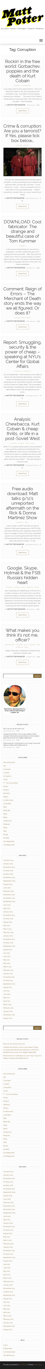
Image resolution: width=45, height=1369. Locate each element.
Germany (6, 793)
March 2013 (7, 929)
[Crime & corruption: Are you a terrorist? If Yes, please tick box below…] (22, 162)
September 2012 (9, 946)
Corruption (9, 587)
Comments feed (9, 1352)
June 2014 (7, 905)
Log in (5, 1345)
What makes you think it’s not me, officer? (22, 635)
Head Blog (38, 1365)
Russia (28, 318)
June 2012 (6, 956)
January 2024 (8, 864)
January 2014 (8, 912)
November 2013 (9, 915)
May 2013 (6, 925)
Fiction (5, 786)
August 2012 (7, 950)
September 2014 (9, 901)
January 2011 (8, 1011)
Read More (22, 111)
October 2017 (8, 871)
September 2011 (9, 984)
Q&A (5, 831)
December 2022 (9, 867)
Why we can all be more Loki (13, 729)
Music (5, 814)
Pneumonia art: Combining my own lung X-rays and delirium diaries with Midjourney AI (21, 744)
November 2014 (9, 898)
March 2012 (7, 967)
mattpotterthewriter (16, 105)
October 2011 (8, 980)
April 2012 (6, 963)
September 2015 (9, 881)
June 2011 (6, 994)
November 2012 (9, 939)
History (5, 797)
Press (27, 443)
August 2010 (7, 1018)
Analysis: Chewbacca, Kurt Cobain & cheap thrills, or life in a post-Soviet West (22, 429)
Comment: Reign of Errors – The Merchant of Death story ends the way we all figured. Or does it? (22, 300)
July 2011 (6, 991)
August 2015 (7, 884)
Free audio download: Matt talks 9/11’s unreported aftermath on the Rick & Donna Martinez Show (22, 503)
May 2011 (6, 998)
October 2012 (8, 943)
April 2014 (6, 908)
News (23, 318)
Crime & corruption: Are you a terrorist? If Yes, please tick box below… (22, 133)
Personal (6, 824)
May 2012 (6, 960)
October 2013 (8, 919)
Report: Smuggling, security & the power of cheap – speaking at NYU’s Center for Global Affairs (22, 354)
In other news (18, 371)
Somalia (25, 145)
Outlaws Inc (26, 371)
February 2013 (8, 932)
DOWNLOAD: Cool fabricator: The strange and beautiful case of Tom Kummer (22, 231)
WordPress (23, 1365)
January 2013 (8, 936)
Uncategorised (8, 841)
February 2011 (8, 1008)
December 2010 (9, 1015)
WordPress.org (8, 1355)
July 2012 (6, 953)
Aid (4, 766)
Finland (6, 790)
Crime (25, 644)
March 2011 (7, 1004)
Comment (19, 145)
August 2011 (7, 987)
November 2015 (9, 877)
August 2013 (7, 922)
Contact (6, 773)
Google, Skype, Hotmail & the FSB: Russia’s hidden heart (22, 575)
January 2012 (8, 974)
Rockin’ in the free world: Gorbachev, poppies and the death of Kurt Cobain (22, 71)
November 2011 (9, 977)
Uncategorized (26, 85)
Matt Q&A (6, 810)
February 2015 (8, 891)
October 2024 (8, 860)
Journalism (17, 85)
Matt (38, 644)
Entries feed (7, 1348)
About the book (10, 644)
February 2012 (8, 970)
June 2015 (6, 888)
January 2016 (8, 874)
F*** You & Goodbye (10, 783)
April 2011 (6, 1001)
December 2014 (9, 895)
